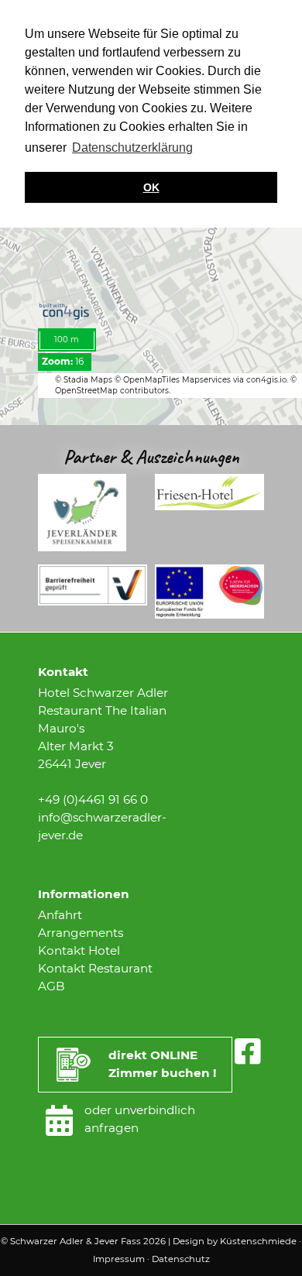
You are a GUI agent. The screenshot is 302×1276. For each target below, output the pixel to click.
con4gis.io (266, 380)
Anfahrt (60, 914)
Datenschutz (181, 1259)
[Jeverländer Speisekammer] (82, 547)
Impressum (119, 1259)
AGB (51, 986)
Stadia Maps (89, 380)
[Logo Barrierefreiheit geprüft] (92, 601)
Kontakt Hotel (79, 950)
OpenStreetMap (86, 391)
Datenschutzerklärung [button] (132, 147)
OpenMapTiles (152, 380)
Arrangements (80, 932)
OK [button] (151, 187)
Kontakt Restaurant (95, 968)
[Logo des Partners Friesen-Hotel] (209, 506)
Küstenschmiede (258, 1241)
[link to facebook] (247, 1052)
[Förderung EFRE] (209, 614)
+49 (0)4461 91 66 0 (93, 799)
